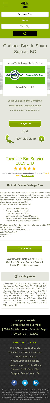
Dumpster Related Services (26, 324)
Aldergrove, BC (39, 284)
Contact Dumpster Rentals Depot (25, 365)
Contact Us (19, 333)
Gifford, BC (36, 291)
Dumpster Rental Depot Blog (25, 369)
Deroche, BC (9, 291)
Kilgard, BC (41, 295)
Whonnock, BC (10, 305)
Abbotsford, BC (10, 284)
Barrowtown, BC (10, 286)
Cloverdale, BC (10, 288)
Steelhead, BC (22, 303)
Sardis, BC (34, 300)
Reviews (33, 333)
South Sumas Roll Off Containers (25, 101)
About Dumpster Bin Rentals (25, 361)
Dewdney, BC (23, 291)
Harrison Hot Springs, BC (26, 293)
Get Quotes (25, 123)
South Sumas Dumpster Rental (25, 106)
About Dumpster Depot (35, 329)
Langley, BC (24, 298)
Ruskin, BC (22, 300)
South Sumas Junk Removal (25, 110)
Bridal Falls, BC (25, 286)
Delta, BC (41, 288)
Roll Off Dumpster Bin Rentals (25, 348)
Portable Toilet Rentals (25, 356)
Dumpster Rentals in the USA (25, 373)
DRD (25, 6)
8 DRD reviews (28, 176)
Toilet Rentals (11, 329)
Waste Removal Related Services (25, 352)
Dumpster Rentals (25, 320)
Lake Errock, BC (10, 298)
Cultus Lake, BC (27, 288)
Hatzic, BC (18, 295)
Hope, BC (29, 295)
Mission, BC (9, 300)
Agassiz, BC (24, 284)
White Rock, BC (38, 303)
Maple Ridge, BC (38, 298)
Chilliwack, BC (40, 286)
